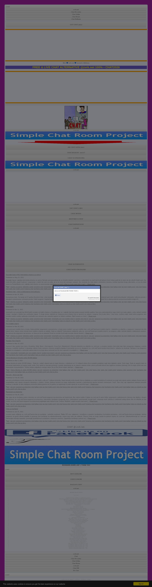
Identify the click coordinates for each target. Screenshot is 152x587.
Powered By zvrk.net (94, 299)
